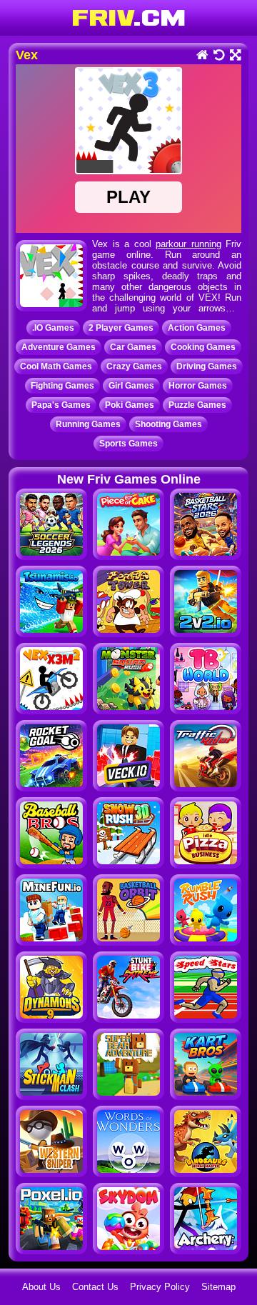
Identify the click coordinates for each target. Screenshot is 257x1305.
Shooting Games (168, 424)
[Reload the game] (218, 56)
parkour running (188, 244)
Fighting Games (62, 386)
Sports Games (128, 444)
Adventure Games (58, 347)
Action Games (197, 328)
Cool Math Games (56, 366)
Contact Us (95, 1286)
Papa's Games (61, 405)
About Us (41, 1286)
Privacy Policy (160, 1286)
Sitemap (218, 1286)
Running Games (88, 424)
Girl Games (131, 386)
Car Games (133, 347)
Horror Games (197, 386)
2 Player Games (121, 328)
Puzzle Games (197, 405)
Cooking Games (203, 347)
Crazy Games (134, 366)
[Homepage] (201, 56)
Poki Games (129, 405)
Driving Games (206, 366)
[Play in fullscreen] (234, 56)
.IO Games (53, 328)
